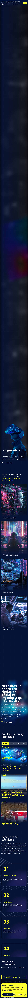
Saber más (8, 730)
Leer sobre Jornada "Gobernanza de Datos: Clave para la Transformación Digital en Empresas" (13, 783)
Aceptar (8, 994)
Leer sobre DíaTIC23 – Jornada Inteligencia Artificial (13, 809)
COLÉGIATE (8, 470)
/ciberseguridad (5, 567)
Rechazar (20, 994)
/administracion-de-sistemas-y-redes (11, 604)
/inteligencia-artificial (7, 493)
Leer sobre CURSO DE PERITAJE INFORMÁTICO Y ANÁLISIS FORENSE (11, 755)
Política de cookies (7, 990)
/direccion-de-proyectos (8, 530)
